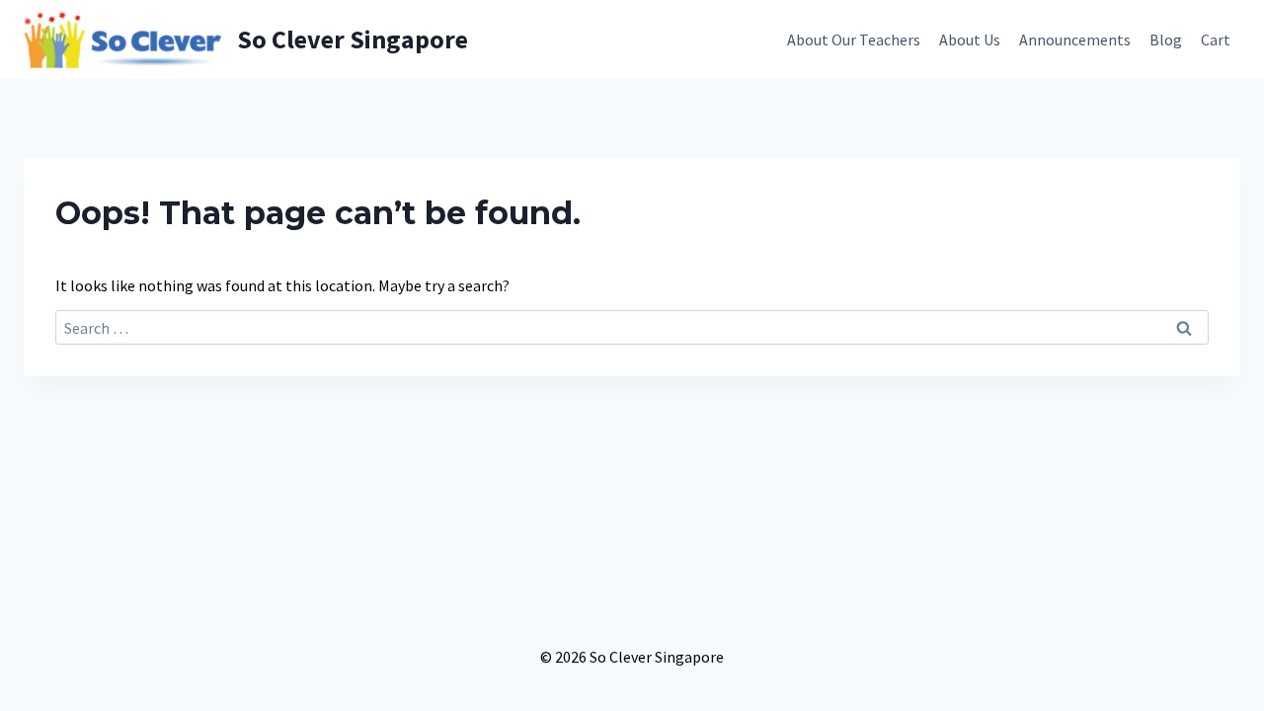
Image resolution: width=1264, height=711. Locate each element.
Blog (1165, 39)
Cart (1215, 39)
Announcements (1075, 39)
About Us (969, 39)
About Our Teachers (853, 39)
